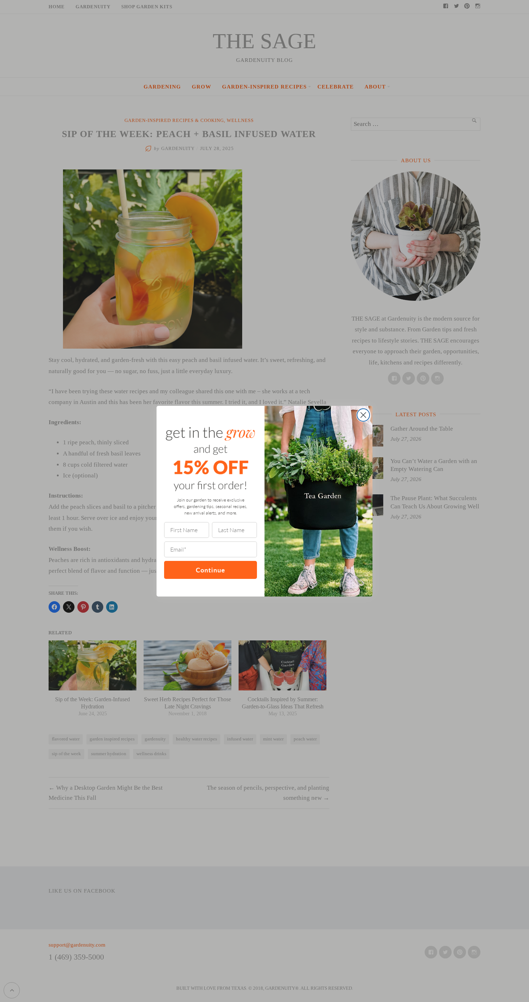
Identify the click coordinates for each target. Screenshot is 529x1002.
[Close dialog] (363, 415)
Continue (210, 569)
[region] (93, 950)
